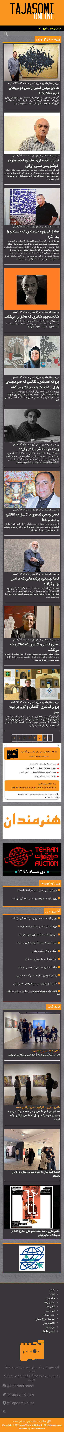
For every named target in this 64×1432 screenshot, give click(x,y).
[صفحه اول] (32, 10)
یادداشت (54, 1007)
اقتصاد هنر (49, 1323)
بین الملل (50, 1311)
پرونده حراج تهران (45, 1319)
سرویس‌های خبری (51, 29)
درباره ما (50, 1327)
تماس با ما (49, 1331)
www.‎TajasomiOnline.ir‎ (31, 1425)
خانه (52, 1290)
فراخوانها (50, 1298)
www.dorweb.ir (38, 1428)
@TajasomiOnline (20, 1386)
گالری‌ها (51, 1307)
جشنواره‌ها (49, 1302)
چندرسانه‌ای (48, 1315)
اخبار (52, 1294)
